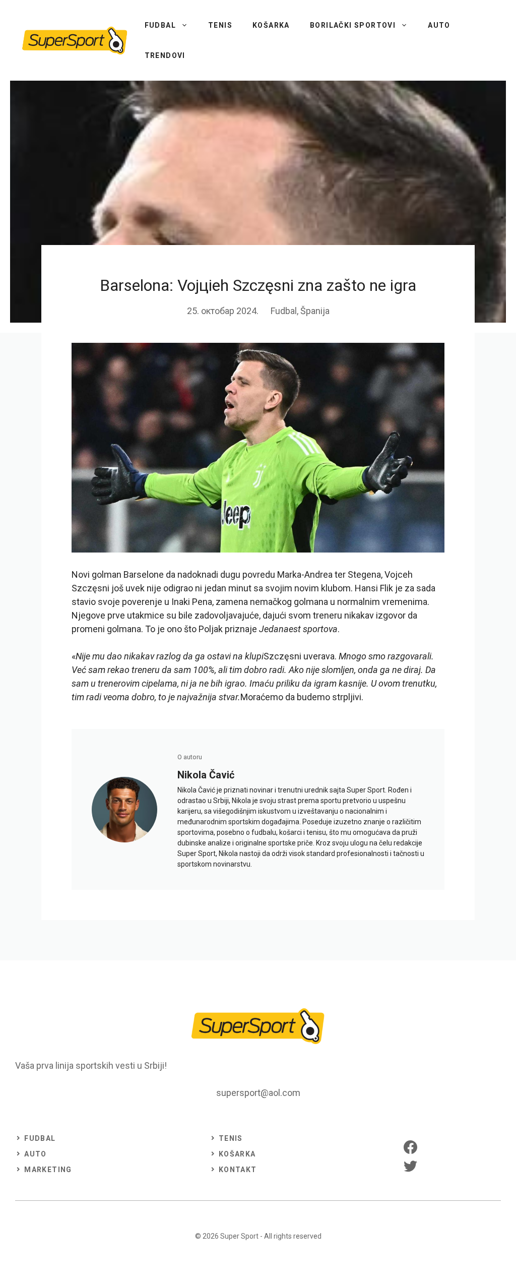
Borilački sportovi (353, 25)
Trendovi (165, 55)
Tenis (220, 25)
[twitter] (410, 1166)
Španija (315, 311)
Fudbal (160, 25)
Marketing (48, 1170)
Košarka (271, 25)
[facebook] (410, 1147)
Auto (439, 25)
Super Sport (239, 1236)
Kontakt (238, 1170)
